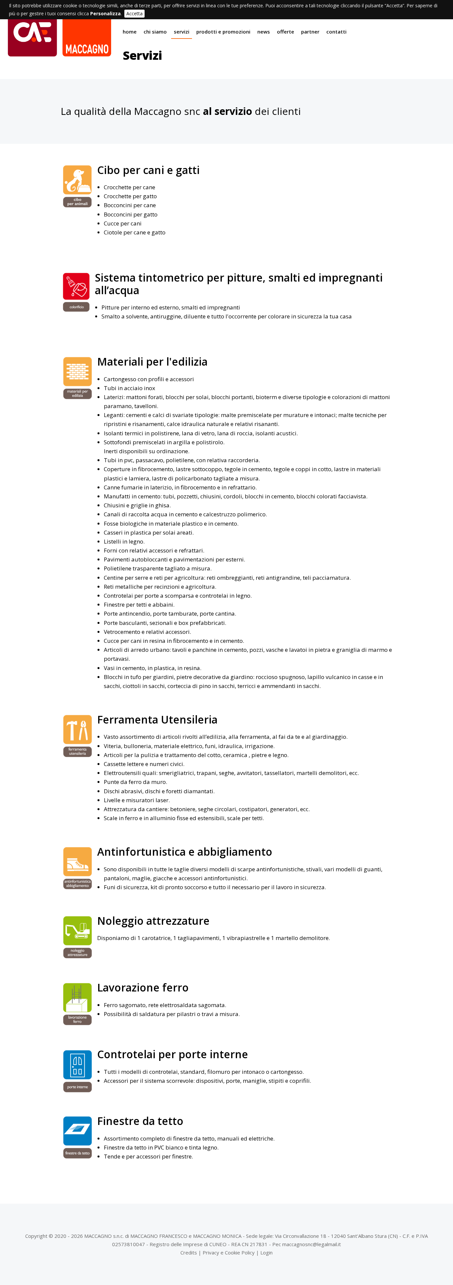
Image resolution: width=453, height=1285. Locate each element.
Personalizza (105, 13)
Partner (310, 31)
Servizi (181, 31)
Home (130, 31)
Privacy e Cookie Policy (229, 1252)
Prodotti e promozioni (223, 31)
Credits (188, 1252)
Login (266, 1252)
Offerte (285, 31)
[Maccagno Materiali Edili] (60, 53)
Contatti (336, 31)
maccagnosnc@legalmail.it (311, 1244)
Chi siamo (155, 31)
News (263, 31)
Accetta (134, 13)
